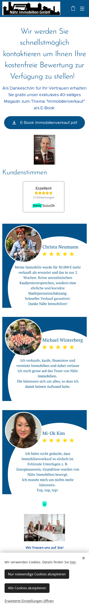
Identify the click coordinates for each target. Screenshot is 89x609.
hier (73, 562)
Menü (82, 8)
